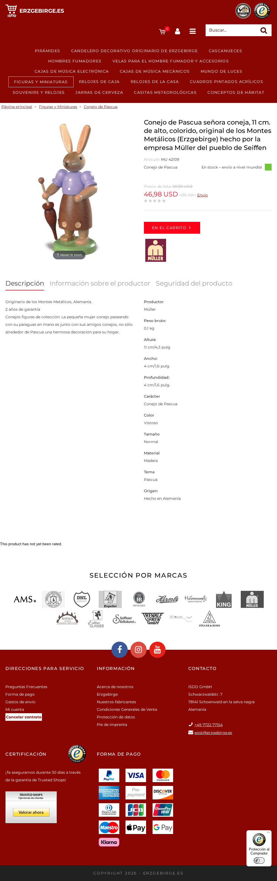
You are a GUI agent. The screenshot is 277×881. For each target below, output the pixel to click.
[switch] (259, 860)
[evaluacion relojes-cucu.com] (31, 809)
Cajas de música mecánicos (155, 71)
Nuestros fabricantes (116, 701)
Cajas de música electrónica (72, 71)
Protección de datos (116, 717)
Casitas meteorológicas (165, 92)
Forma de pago (20, 694)
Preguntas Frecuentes (26, 686)
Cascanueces (225, 50)
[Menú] (268, 833)
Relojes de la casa (155, 81)
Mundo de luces (222, 71)
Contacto (202, 668)
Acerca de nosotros (115, 686)
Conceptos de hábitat (235, 92)
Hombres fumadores (75, 61)
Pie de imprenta (112, 724)
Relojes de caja (99, 81)
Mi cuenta (14, 709)
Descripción (24, 283)
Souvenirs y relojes (39, 92)
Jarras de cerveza (99, 92)
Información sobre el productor (100, 283)
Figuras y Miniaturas (41, 81)
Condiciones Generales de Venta (127, 709)
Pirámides (47, 50)
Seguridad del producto (194, 283)
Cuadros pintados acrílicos (226, 81)
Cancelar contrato (23, 717)
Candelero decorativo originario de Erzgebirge (134, 50)
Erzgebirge (107, 694)
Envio (202, 195)
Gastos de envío (20, 701)
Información (116, 668)
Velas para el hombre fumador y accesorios (171, 61)
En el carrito (169, 227)
